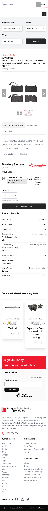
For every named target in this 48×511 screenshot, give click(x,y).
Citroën (5, 455)
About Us (28, 463)
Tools (26, 452)
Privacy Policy (30, 480)
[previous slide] (4, 93)
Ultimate (41, 508)
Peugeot (5, 472)
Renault (5, 477)
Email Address (11, 380)
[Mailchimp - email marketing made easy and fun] (24, 397)
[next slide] (44, 93)
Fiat (3, 457)
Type (4, 35)
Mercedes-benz (9, 466)
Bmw (4, 452)
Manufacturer (8, 22)
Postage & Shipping (33, 471)
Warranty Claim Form (33, 469)
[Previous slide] (5, 323)
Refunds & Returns (32, 477)
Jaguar (5, 460)
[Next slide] (42, 323)
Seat (4, 480)
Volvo (4, 489)
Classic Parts (30, 443)
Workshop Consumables (35, 449)
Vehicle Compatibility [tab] (13, 125)
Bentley (5, 449)
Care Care (28, 446)
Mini (3, 469)
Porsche (5, 475)
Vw (3, 492)
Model (28, 22)
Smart (4, 486)
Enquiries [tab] (7, 131)
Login (43, 4)
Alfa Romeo (7, 443)
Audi (4, 446)
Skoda (4, 483)
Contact (27, 466)
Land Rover (7, 463)
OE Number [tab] (32, 125)
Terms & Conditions (33, 474)
